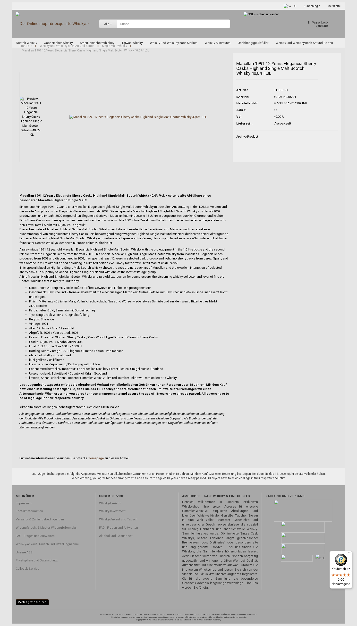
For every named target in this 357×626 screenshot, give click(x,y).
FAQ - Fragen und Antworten (35, 536)
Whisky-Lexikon (110, 503)
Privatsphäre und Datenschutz (37, 560)
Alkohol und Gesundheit (116, 536)
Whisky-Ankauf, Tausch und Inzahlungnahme (47, 544)
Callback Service (27, 568)
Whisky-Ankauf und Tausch (118, 519)
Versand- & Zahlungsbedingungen (40, 519)
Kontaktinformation (29, 511)
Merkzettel (334, 6)
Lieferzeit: (244, 123)
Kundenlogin (312, 6)
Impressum (24, 503)
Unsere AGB (24, 552)
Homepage (96, 458)
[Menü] (349, 554)
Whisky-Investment (112, 511)
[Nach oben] (343, 619)
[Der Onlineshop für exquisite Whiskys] (54, 24)
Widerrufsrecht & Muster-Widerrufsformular (46, 527)
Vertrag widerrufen (32, 602)
